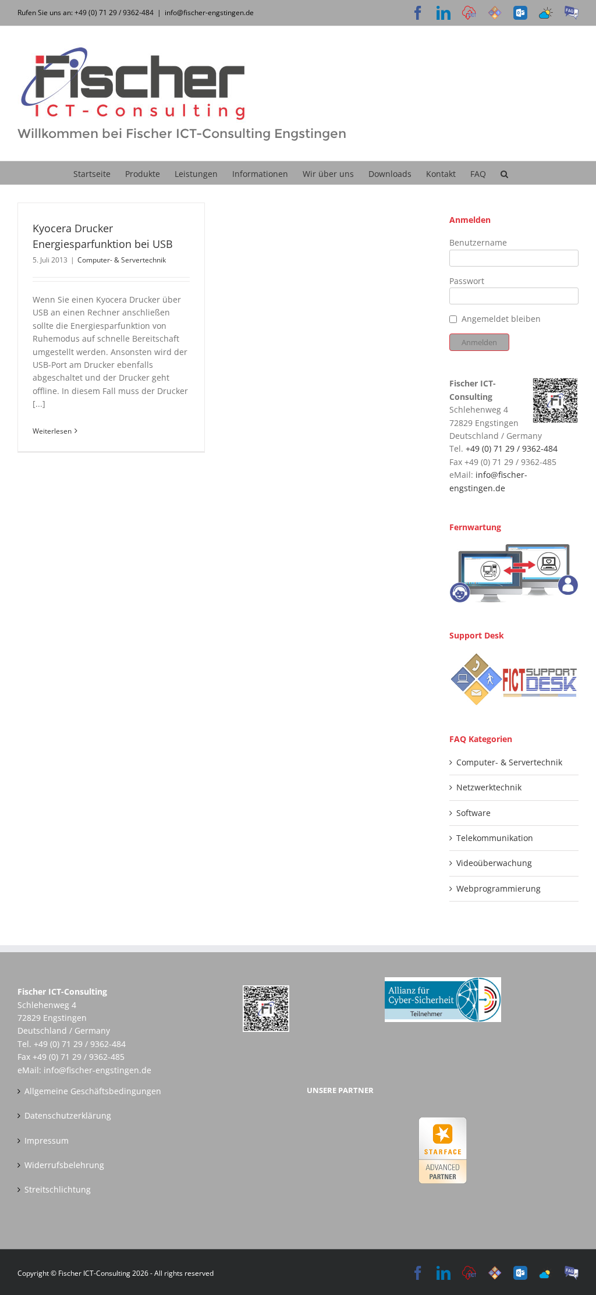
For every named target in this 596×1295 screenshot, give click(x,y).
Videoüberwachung (494, 862)
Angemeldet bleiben (501, 318)
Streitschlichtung (57, 1189)
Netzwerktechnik (489, 787)
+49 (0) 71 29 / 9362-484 (512, 448)
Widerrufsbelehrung (64, 1164)
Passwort (466, 280)
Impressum (46, 1140)
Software (473, 812)
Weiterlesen (52, 431)
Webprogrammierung (498, 888)
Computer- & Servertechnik (121, 260)
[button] (504, 173)
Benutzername (478, 242)
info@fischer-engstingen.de (209, 12)
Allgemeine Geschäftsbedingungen (92, 1091)
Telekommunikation (494, 837)
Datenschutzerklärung (67, 1115)
